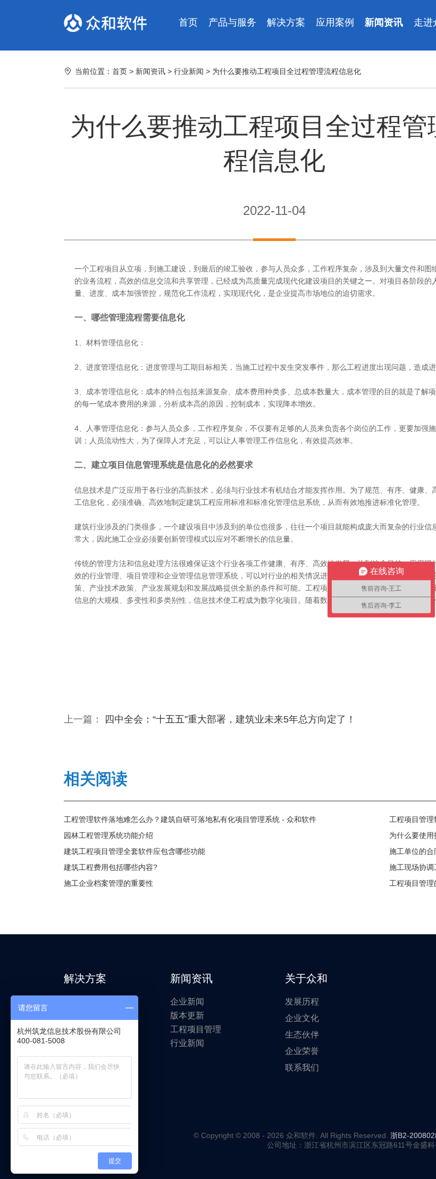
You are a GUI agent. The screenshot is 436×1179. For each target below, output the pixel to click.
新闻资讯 (384, 22)
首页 (188, 22)
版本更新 (187, 1015)
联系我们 (302, 1067)
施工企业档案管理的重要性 (108, 883)
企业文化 (302, 1018)
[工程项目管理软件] (105, 23)
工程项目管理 (195, 1029)
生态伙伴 (302, 1034)
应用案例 (335, 22)
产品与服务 (232, 22)
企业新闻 (187, 1001)
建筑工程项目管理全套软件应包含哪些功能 (134, 851)
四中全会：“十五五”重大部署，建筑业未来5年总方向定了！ (230, 719)
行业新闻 (190, 71)
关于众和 (306, 978)
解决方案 (286, 22)
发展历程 (302, 1001)
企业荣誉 (302, 1051)
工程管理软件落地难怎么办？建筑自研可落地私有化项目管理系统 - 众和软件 (190, 819)
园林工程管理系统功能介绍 (108, 835)
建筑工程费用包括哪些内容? (110, 867)
